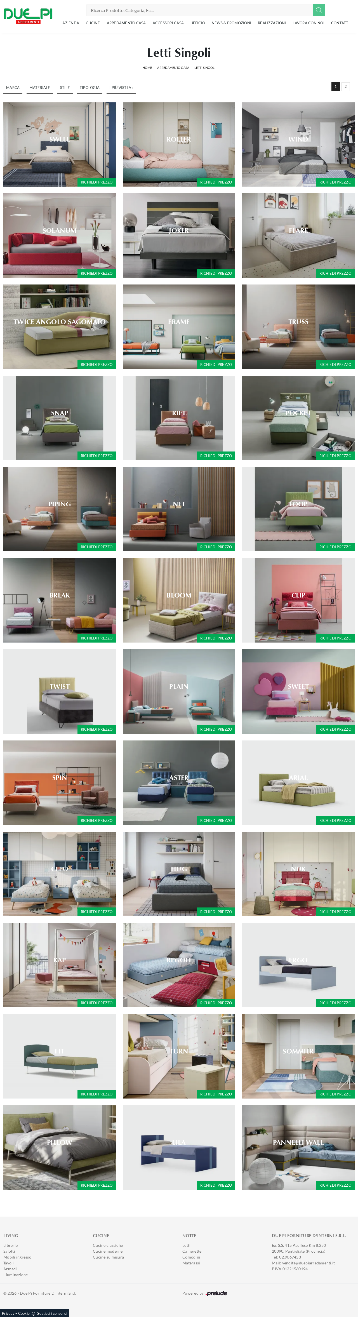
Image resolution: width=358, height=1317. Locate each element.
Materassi (191, 1262)
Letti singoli (204, 67)
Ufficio (197, 23)
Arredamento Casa (126, 23)
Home (147, 67)
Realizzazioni (272, 23)
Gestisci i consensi (52, 1313)
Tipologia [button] (90, 87)
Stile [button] (65, 87)
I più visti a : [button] (121, 87)
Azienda (70, 23)
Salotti (9, 1251)
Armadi (10, 1268)
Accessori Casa (168, 23)
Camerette (191, 1251)
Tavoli (8, 1262)
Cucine (93, 23)
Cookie (24, 1313)
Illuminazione (15, 1274)
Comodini (191, 1257)
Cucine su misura (108, 1257)
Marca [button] (13, 87)
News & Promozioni (231, 23)
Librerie (10, 1245)
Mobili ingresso (17, 1257)
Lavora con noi (308, 23)
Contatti (340, 23)
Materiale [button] (39, 87)
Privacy (8, 1313)
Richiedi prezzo (97, 182)
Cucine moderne (108, 1251)
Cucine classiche (108, 1245)
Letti (186, 1245)
